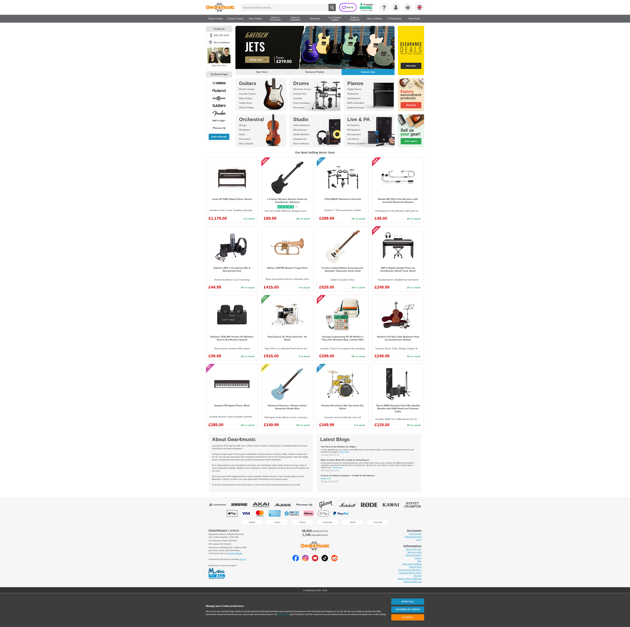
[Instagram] (305, 560)
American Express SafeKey (392, 513)
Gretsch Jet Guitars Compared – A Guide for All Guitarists (348, 475)
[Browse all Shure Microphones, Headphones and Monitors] (241, 505)
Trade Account (415, 534)
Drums (301, 83)
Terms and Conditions (411, 564)
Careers (417, 558)
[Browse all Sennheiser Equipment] (220, 505)
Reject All (408, 601)
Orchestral (251, 119)
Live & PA (358, 119)
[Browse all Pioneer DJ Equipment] (306, 505)
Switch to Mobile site (412, 582)
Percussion (299, 107)
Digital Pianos (354, 89)
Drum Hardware (301, 103)
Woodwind (244, 129)
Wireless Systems (356, 143)
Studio (300, 119)
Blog (419, 561)
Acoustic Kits (299, 93)
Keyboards (352, 93)
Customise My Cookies (407, 609)
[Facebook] (296, 560)
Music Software (301, 143)
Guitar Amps (245, 103)
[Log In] (395, 7)
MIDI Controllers (355, 103)
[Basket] (407, 7)
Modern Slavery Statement (409, 579)
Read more (344, 452)
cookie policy (284, 614)
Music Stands (246, 143)
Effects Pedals (246, 107)
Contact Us (219, 29)
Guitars (247, 83)
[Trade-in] (411, 130)
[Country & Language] (419, 7)
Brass (242, 134)
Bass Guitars (245, 98)
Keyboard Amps (355, 107)
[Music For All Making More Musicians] (217, 573)
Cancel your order (413, 549)
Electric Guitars (247, 89)
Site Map (417, 576)
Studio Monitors (301, 134)
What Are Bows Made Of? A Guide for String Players (345, 460)
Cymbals (297, 98)
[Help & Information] (384, 7)
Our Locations (222, 42)
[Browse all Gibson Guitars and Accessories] (328, 505)
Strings (242, 125)
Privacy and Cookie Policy (409, 570)
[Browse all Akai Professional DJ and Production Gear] (263, 505)
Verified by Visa (375, 513)
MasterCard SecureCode (359, 513)
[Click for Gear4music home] (220, 7)
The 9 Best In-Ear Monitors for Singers (338, 447)
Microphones (300, 129)
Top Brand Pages (219, 74)
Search (332, 7)
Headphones (299, 139)
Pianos (355, 83)
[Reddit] (334, 560)
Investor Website (235, 553)
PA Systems (353, 125)
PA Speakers (353, 129)
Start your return (414, 552)
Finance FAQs (415, 567)
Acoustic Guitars (247, 93)
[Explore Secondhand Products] (411, 94)
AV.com (242, 559)
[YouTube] (315, 560)
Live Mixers (353, 139)
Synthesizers (354, 98)
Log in (418, 540)
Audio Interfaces (301, 125)
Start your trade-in (413, 555)
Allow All (407, 617)
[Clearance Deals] (411, 50)
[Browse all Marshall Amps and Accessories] (350, 505)
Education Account (413, 537)
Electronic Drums (302, 89)
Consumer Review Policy (410, 573)
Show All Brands (219, 137)
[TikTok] (325, 560)
